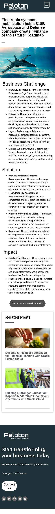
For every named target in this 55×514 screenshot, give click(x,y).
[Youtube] (20, 498)
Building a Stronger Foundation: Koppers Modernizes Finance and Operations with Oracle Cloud (27, 396)
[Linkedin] (4, 498)
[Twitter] (9, 498)
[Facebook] (14, 498)
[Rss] (25, 498)
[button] (47, 5)
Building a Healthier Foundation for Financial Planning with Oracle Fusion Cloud (27, 355)
